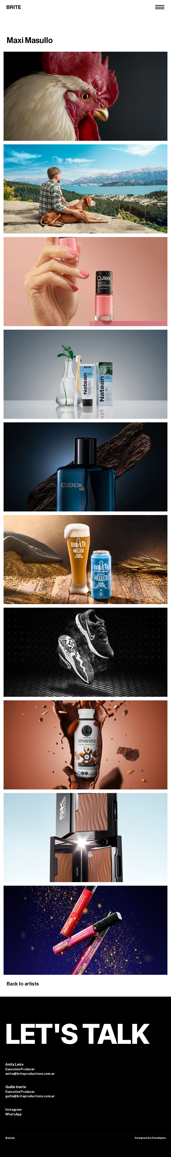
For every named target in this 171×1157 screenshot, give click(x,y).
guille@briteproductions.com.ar (30, 1096)
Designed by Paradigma (150, 1138)
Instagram (13, 1109)
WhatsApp (13, 1114)
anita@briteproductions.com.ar (30, 1073)
